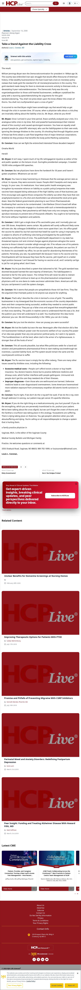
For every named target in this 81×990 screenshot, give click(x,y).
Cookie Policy (30, 981)
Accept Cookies (57, 985)
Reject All (71, 985)
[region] (40, 980)
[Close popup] (76, 484)
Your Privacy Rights (15, 985)
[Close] (77, 973)
